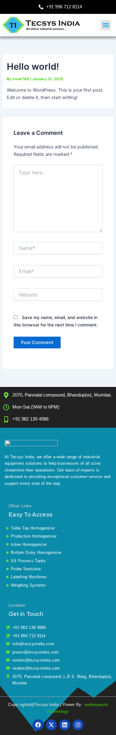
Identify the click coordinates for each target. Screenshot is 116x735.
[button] (106, 25)
